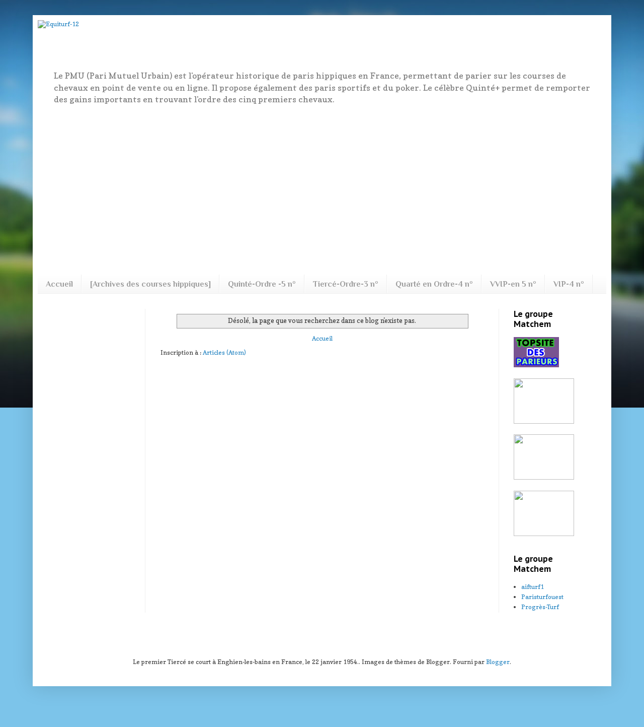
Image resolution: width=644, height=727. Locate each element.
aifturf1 (532, 586)
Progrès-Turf (540, 607)
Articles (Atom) (224, 352)
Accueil (59, 284)
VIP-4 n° (568, 284)
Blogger (498, 662)
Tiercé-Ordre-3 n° (345, 284)
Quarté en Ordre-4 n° (434, 284)
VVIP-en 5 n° (513, 284)
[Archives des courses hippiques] (150, 284)
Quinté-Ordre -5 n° (262, 284)
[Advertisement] (322, 188)
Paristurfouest (542, 597)
